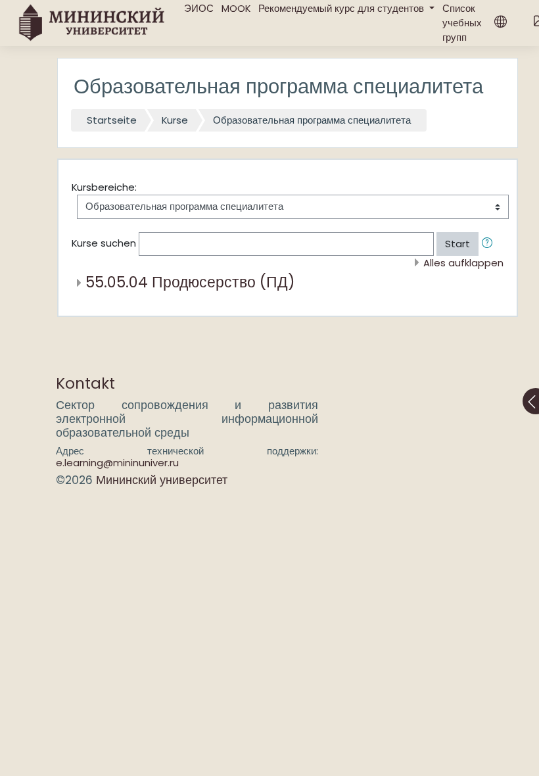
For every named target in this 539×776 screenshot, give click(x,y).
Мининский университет (161, 480)
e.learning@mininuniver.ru (117, 463)
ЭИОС (199, 8)
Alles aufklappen (463, 263)
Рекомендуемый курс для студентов (342, 8)
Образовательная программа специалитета (312, 120)
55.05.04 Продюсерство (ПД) (190, 282)
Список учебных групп (462, 22)
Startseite (112, 120)
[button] (489, 244)
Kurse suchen (104, 243)
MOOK (236, 8)
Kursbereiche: (104, 187)
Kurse (175, 120)
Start (457, 244)
